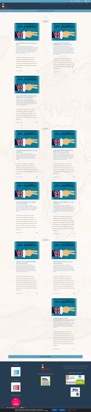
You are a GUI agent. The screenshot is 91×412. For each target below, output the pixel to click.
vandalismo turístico (24, 271)
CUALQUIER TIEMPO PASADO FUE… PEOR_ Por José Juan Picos (63, 151)
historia (35, 48)
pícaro (26, 50)
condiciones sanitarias (27, 101)
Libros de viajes (21, 50)
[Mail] (23, 407)
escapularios (62, 268)
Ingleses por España (27, 102)
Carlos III (21, 101)
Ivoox (29, 267)
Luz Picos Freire (21, 46)
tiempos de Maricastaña (61, 53)
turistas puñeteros (56, 54)
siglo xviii (17, 51)
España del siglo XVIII (66, 155)
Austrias (63, 47)
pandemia (72, 269)
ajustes (46, 410)
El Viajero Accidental (60, 48)
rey (36, 50)
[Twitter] (9, 407)
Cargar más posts (45, 356)
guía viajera (35, 207)
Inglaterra (18, 157)
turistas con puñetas (27, 51)
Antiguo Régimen (27, 100)
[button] (87, 3)
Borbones (67, 47)
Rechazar (62, 410)
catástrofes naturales (28, 206)
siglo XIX (30, 103)
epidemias (63, 323)
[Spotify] (21, 407)
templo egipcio (19, 270)
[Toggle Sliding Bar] (84, 3)
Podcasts (18, 47)
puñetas (28, 50)
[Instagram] (12, 407)
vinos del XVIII (23, 53)
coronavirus (71, 206)
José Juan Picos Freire (31, 49)
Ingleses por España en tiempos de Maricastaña (65, 49)
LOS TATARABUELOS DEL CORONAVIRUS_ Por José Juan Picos (63, 319)
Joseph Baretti (58, 209)
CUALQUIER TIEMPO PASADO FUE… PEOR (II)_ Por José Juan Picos (26, 96)
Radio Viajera (33, 50)
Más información (19, 70)
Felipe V (69, 207)
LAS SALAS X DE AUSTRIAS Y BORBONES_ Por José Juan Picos (62, 43)
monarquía (27, 103)
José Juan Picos (23, 49)
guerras (71, 323)
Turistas (21, 51)
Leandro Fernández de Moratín (22, 158)
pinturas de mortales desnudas (65, 51)
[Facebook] (7, 407)
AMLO (63, 266)
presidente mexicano (57, 270)
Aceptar (54, 410)
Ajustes (69, 410)
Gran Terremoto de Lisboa (24, 207)
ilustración (18, 49)
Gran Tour (31, 207)
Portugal (20, 209)
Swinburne (60, 210)
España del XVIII (27, 48)
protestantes (55, 210)
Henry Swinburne (58, 208)
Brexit (25, 47)
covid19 (73, 322)
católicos (67, 206)
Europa (71, 155)
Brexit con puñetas (30, 47)
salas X (73, 51)
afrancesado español (28, 154)
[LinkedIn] (14, 407)
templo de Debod (31, 269)
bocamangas (64, 154)
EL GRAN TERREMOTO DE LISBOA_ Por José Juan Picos (26, 202)
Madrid (33, 268)
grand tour (32, 48)
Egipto (33, 266)
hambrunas (55, 325)
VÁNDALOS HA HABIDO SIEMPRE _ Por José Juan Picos (26, 262)
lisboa (17, 209)
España (21, 48)
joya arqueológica (28, 268)
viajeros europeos (63, 159)
